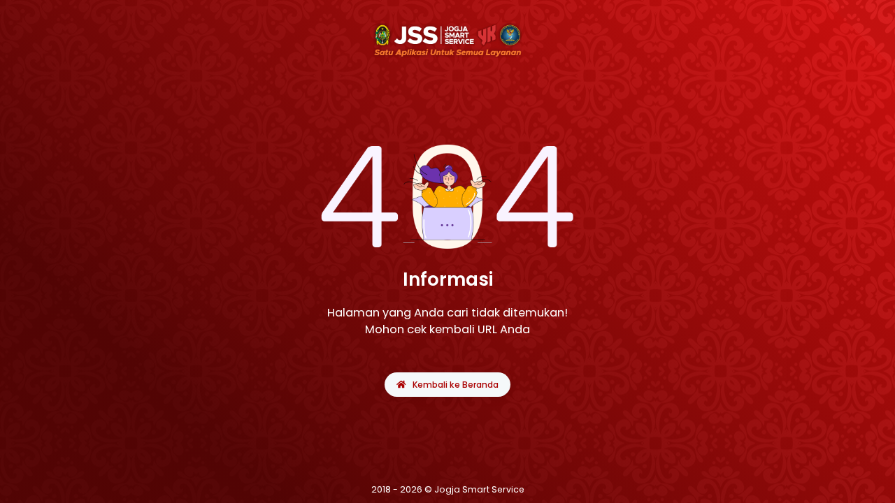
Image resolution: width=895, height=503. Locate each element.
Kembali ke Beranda (456, 385)
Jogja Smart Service (479, 489)
